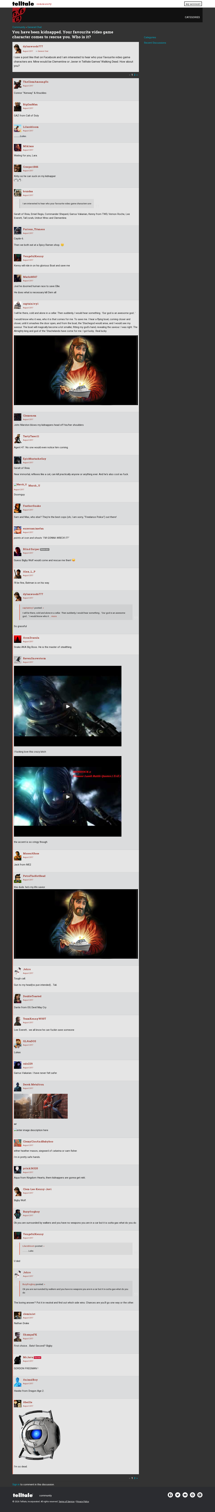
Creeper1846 (30, 166)
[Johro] (17, 970)
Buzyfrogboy (31, 1211)
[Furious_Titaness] (17, 230)
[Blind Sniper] (17, 551)
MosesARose (31, 853)
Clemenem (29, 415)
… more (53, 616)
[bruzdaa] (17, 192)
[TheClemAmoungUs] (17, 84)
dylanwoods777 (33, 46)
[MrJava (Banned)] (17, 1359)
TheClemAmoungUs (35, 81)
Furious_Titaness (34, 229)
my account (193, 4)
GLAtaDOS (29, 1041)
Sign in (16, 1484)
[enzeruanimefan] (17, 530)
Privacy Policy (82, 1501)
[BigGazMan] (17, 106)
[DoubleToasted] (17, 998)
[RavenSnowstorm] (17, 659)
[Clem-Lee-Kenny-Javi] (17, 1191)
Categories (192, 17)
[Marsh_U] (20, 484)
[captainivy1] (17, 305)
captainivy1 (30, 303)
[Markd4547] (17, 278)
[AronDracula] (17, 639)
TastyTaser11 (31, 436)
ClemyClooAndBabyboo (38, 1141)
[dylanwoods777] (17, 48)
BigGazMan (30, 104)
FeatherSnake (32, 505)
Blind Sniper (31, 549)
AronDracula (31, 637)
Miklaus (28, 146)
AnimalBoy (30, 1379)
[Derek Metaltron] (17, 1086)
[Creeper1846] (17, 168)
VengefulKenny (33, 256)
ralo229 (28, 1063)
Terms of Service (66, 1501)
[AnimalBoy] (17, 1382)
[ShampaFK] (17, 1337)
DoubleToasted (32, 996)
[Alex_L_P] (17, 574)
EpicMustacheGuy (34, 458)
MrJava (28, 1357)
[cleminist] (17, 1315)
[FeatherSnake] (17, 508)
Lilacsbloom (31, 127)
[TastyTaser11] (17, 438)
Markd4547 (30, 276)
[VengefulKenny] (17, 257)
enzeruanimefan (33, 528)
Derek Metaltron (33, 1084)
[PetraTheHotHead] (17, 878)
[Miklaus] (17, 147)
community (44, 4)
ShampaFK (30, 1334)
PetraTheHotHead (34, 876)
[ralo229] (17, 1065)
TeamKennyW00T (34, 1018)
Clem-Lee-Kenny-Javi (37, 1189)
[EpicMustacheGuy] (17, 460)
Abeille (27, 1402)
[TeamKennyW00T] (17, 1021)
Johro (27, 969)
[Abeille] (17, 1403)
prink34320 (30, 1168)
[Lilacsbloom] (17, 128)
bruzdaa (28, 191)
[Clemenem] (17, 417)
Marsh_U (34, 485)
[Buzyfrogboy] (17, 1214)
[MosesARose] (17, 855)
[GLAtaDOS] (17, 1043)
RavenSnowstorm (34, 658)
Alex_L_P (29, 571)
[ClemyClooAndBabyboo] (17, 1143)
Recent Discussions (155, 42)
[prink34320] (17, 1169)
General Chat (43, 51)
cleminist (29, 1314)
